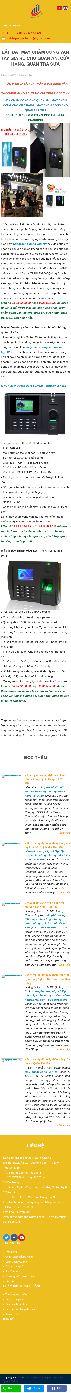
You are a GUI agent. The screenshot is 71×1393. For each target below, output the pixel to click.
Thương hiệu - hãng (16, 1294)
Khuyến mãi (12, 1314)
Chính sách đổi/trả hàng (19, 1256)
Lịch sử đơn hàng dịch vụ (20, 1309)
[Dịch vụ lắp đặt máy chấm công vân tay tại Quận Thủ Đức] (12, 1061)
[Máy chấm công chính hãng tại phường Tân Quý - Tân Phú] (12, 904)
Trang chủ (11, 1251)
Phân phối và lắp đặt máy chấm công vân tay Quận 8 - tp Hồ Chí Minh (45, 779)
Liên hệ (9, 1281)
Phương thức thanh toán (19, 1276)
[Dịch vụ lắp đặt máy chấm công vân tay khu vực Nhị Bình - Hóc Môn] (12, 844)
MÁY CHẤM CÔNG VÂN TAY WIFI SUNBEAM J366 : (34, 386)
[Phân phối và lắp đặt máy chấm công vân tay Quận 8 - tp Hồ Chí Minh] (12, 776)
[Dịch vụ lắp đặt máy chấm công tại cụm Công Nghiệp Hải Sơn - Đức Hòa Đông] (12, 976)
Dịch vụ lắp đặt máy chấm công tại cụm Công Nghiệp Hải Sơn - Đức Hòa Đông (47, 979)
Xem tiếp (64, 832)
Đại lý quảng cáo (14, 1266)
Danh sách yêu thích (17, 1261)
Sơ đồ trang (12, 1271)
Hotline (13, 1388)
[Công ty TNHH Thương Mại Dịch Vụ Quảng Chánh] (35, 11)
